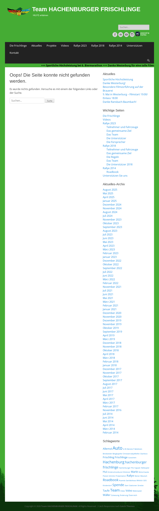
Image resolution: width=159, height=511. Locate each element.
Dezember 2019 (112, 320)
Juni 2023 (108, 238)
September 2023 (112, 227)
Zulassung (115, 495)
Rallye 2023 (80, 45)
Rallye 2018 (97, 45)
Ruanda (122, 480)
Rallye (130, 475)
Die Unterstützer (116, 138)
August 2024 (110, 212)
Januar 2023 (110, 257)
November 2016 (112, 410)
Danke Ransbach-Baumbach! (119, 102)
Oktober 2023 (111, 223)
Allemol (107, 448)
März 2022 (109, 279)
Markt (134, 471)
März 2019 (109, 339)
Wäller (107, 495)
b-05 (125, 449)
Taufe (106, 490)
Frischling (108, 457)
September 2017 (112, 380)
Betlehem (138, 449)
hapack (137, 468)
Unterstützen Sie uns (115, 175)
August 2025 (110, 189)
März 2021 (109, 301)
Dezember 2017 (112, 369)
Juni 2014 (108, 417)
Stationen (133, 485)
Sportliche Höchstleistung (118, 79)
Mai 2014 (108, 421)
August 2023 (110, 230)
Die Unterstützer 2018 (119, 164)
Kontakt (14, 52)
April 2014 (108, 425)
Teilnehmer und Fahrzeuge (122, 127)
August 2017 (110, 384)
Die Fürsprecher (116, 142)
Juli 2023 (107, 234)
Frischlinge (121, 457)
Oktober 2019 (111, 328)
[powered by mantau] (142, 35)
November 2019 (112, 324)
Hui (105, 471)
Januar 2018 (110, 365)
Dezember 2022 (112, 260)
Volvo (129, 490)
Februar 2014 (110, 432)
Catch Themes (127, 506)
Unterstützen (134, 45)
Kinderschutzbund (115, 472)
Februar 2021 (110, 305)
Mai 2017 (108, 395)
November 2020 (112, 316)
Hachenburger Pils (126, 468)
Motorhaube (144, 472)
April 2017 (108, 399)
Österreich (133, 495)
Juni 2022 (108, 275)
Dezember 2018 (112, 343)
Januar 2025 (110, 201)
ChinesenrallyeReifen (131, 454)
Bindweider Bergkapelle (112, 454)
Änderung (124, 495)
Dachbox (144, 454)
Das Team (112, 134)
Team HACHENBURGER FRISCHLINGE (86, 9)
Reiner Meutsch (141, 476)
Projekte (51, 45)
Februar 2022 (110, 283)
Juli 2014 (107, 414)
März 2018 (109, 358)
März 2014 (109, 429)
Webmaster (137, 491)
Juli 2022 (107, 272)
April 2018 (108, 354)
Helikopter (145, 468)
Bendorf (130, 449)
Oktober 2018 (111, 350)
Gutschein (132, 458)
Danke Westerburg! (114, 83)
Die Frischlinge (18, 45)
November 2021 (112, 287)
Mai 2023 (108, 242)
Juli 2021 (107, 290)
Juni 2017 (108, 391)
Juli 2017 (107, 387)
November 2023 (112, 219)
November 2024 (112, 208)
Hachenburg (113, 461)
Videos (65, 45)
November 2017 (112, 372)
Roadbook (112, 172)
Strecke (140, 485)
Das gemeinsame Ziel (119, 130)
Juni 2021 (108, 294)
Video (122, 491)
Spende (118, 485)
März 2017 (109, 402)
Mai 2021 (108, 298)
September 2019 (112, 331)
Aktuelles (36, 45)
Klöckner (126, 472)
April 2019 (108, 335)
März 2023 (109, 249)
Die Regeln (113, 157)
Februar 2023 (110, 253)
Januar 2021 (110, 309)
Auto (117, 448)
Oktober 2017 (111, 376)
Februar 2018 (110, 361)
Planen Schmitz (109, 476)
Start (127, 485)
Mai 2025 (108, 193)
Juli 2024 (107, 216)
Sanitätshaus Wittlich (134, 480)
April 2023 (108, 245)
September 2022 (112, 268)
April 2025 (108, 197)
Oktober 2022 (111, 264)
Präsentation (121, 476)
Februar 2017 (110, 406)
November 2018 (112, 346)
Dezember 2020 (112, 313)
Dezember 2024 (112, 204)
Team (115, 490)
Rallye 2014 (115, 45)
